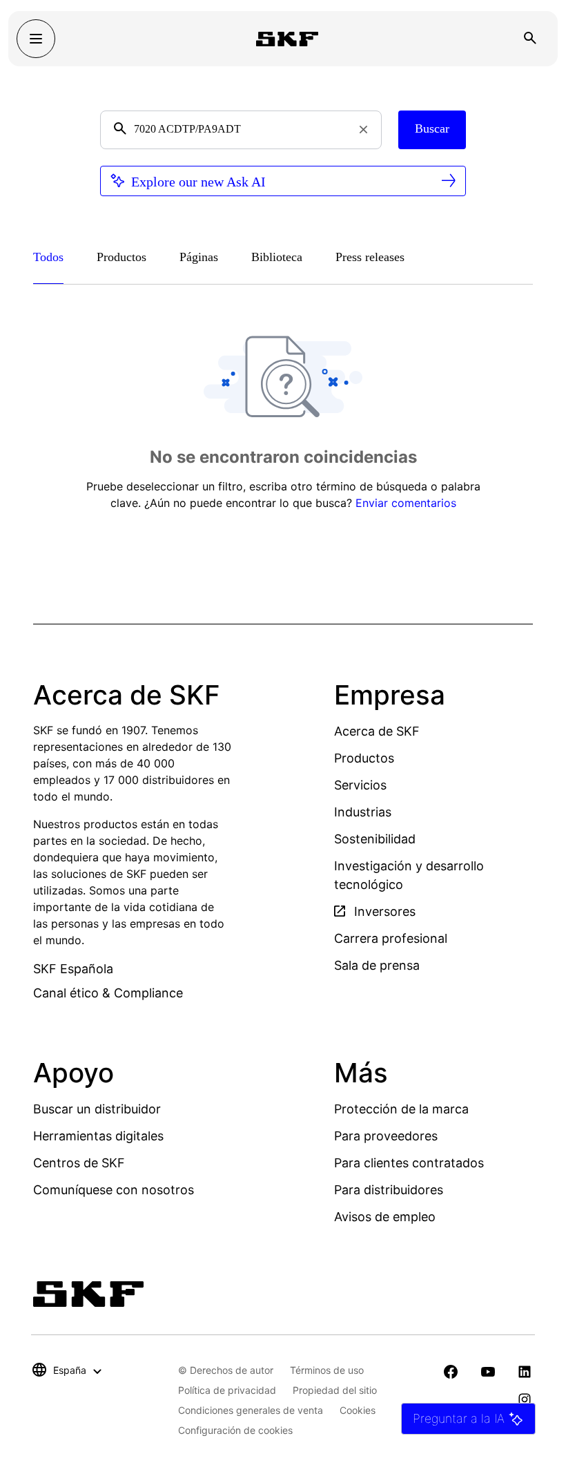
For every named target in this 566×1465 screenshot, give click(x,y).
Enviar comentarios (405, 503)
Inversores (383, 911)
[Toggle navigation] (36, 38)
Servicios (360, 785)
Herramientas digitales (98, 1136)
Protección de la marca (401, 1109)
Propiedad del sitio (335, 1390)
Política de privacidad (227, 1390)
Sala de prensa (377, 965)
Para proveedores (386, 1136)
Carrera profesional (390, 938)
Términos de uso (327, 1370)
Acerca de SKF (377, 731)
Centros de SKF (79, 1163)
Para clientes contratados (409, 1163)
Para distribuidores (388, 1189)
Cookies (357, 1410)
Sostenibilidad (375, 839)
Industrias (362, 812)
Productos (364, 758)
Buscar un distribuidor (97, 1109)
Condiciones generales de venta (250, 1410)
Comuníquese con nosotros (113, 1189)
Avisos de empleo (385, 1216)
